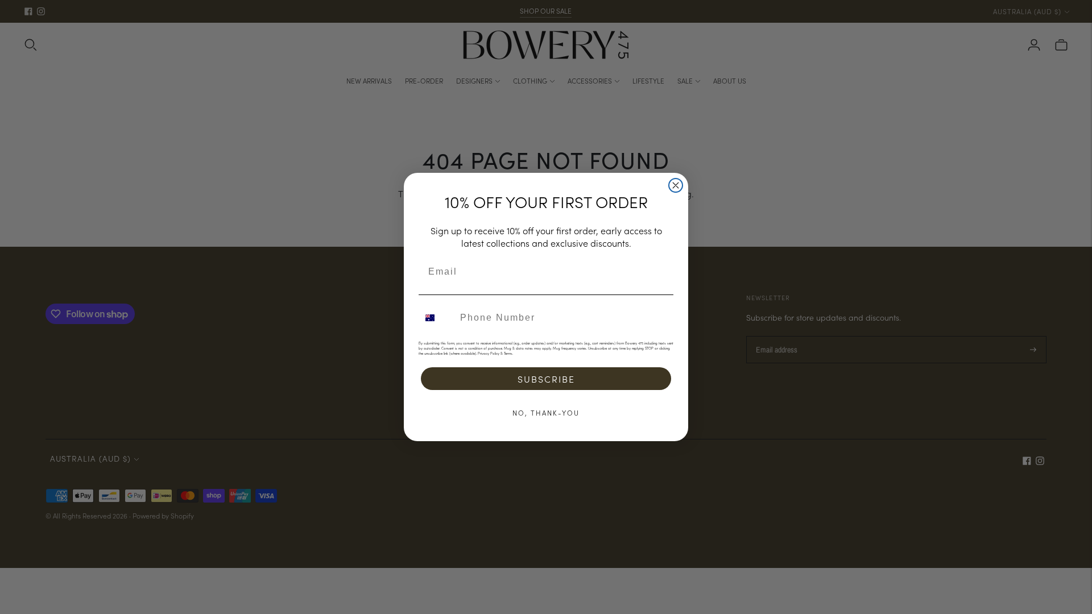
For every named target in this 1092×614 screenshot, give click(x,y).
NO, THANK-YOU (546, 412)
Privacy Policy (488, 353)
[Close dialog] (675, 185)
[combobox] (436, 318)
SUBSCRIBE (546, 378)
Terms (508, 353)
